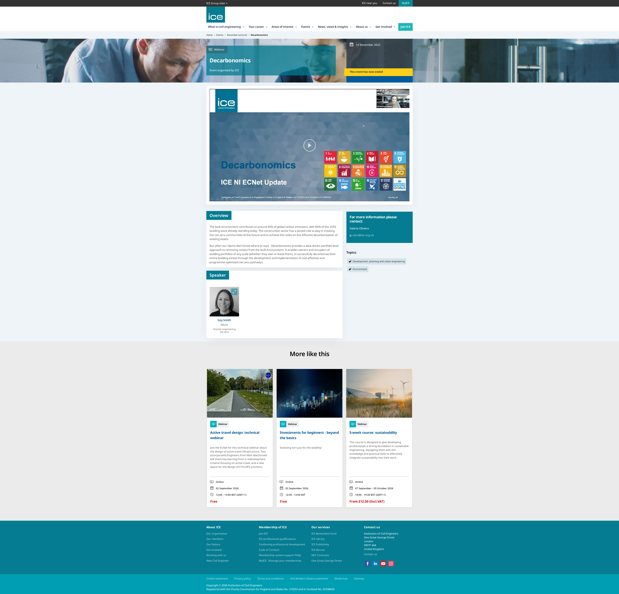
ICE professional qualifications (277, 539)
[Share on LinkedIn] (5, 290)
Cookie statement (217, 578)
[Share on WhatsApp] (5, 299)
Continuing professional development (282, 544)
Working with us (216, 555)
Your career (256, 27)
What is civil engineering (224, 27)
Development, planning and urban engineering (379, 261)
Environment (360, 269)
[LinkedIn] (375, 563)
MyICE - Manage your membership (280, 560)
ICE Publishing (320, 544)
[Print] (5, 315)
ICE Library (317, 539)
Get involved (383, 27)
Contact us (389, 3)
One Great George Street (326, 560)
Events (305, 27)
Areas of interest (282, 27)
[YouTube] (383, 563)
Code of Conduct (269, 550)
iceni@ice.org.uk (363, 235)
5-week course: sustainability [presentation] (373, 432)
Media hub (341, 578)
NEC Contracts (320, 555)
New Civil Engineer (217, 560)
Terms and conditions (270, 578)
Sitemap (359, 578)
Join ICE (405, 27)
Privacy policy (242, 578)
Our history (213, 544)
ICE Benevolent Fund (323, 533)
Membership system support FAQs (280, 555)
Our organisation (216, 533)
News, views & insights (333, 27)
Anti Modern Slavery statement (309, 578)
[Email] (5, 307)
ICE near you (369, 3)
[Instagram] (391, 563)
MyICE (405, 3)
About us (362, 27)
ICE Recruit (318, 550)
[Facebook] (367, 563)
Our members (214, 539)
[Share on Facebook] (5, 282)
